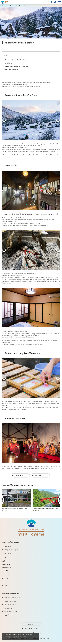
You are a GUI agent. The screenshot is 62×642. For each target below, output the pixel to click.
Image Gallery (6, 564)
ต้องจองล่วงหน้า (8, 608)
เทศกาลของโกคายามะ (11, 69)
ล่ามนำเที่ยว (7, 615)
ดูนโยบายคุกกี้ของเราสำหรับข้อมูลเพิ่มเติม (13, 637)
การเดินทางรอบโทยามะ (10, 604)
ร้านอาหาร (7, 582)
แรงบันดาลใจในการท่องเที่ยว (11, 542)
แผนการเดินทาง (8, 553)
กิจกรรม (6, 578)
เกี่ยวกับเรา (31, 624)
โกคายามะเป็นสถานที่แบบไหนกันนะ (15, 60)
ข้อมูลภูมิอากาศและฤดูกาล (11, 549)
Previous (4, 120)
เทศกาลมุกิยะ (19, 475)
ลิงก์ (3, 561)
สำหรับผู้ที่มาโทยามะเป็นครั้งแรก (12, 597)
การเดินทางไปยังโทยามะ (10, 601)
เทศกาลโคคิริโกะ (40, 475)
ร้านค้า (6, 585)
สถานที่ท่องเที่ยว (7, 571)
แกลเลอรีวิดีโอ (6, 568)
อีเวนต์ (5, 589)
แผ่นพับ (4, 558)
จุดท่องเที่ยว (7, 575)
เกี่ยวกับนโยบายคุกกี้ (31, 628)
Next (58, 120)
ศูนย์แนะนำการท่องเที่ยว (10, 611)
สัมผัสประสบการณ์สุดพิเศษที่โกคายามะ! (16, 66)
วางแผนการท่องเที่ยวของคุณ (10, 593)
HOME (3, 6)
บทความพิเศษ (10, 6)
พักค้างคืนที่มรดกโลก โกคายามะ (22, 6)
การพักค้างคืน (9, 63)
